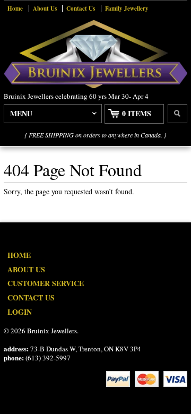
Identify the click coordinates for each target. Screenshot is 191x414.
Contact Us (80, 8)
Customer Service (45, 283)
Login (19, 311)
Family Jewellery (127, 8)
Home (15, 8)
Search (177, 113)
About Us (45, 8)
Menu (21, 113)
